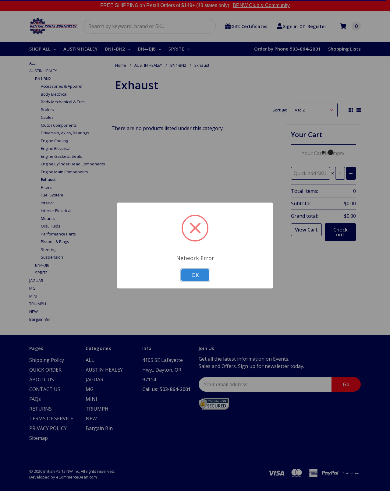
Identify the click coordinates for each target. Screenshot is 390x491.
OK (195, 274)
